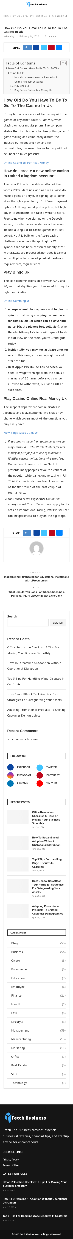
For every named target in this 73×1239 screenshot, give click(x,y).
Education (38, 978)
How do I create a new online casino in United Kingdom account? (36, 79)
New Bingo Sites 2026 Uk (21, 433)
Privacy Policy (11, 1159)
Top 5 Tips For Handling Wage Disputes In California (47, 863)
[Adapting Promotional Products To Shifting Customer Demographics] (18, 911)
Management (38, 1030)
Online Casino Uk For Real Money (26, 163)
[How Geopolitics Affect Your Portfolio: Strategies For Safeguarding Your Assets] (18, 886)
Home (7, 15)
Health (38, 1004)
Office (38, 1057)
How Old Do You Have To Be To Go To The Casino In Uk (33, 70)
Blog (38, 943)
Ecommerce (38, 969)
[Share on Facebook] (36, 47)
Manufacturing (38, 1039)
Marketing (38, 1048)
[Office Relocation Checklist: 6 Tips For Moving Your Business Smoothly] (18, 817)
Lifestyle (38, 1022)
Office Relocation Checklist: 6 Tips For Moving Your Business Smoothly (46, 818)
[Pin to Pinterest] (51, 47)
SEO (38, 1074)
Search (12, 616)
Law (38, 1013)
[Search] (69, 4)
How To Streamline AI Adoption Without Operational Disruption (46, 841)
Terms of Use (11, 1165)
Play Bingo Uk (22, 85)
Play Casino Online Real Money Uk (33, 90)
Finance (38, 995)
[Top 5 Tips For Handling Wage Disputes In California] (18, 864)
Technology (38, 1083)
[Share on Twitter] (44, 47)
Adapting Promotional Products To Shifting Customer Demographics (47, 910)
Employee (38, 987)
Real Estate (38, 1065)
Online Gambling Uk (17, 301)
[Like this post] (29, 47)
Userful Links (13, 1152)
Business (38, 952)
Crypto (38, 960)
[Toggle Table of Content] (62, 63)
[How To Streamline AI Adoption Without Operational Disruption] (18, 843)
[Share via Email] (59, 47)
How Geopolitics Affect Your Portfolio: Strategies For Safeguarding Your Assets (48, 886)
